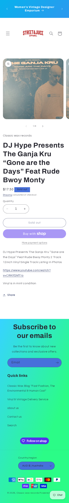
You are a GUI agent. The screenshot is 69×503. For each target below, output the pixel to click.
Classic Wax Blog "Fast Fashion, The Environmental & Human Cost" (31, 388)
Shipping (7, 195)
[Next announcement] (62, 9)
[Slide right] (43, 126)
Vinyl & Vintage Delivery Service (27, 399)
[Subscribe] (57, 362)
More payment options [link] (34, 243)
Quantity (8, 201)
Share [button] (11, 295)
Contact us (14, 416)
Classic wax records (28, 493)
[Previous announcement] (7, 9)
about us (13, 408)
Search (12, 425)
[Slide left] (26, 126)
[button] (7, 33)
